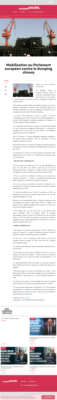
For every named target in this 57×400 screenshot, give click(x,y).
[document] (28, 200)
